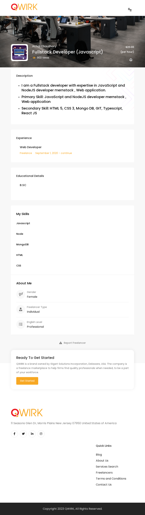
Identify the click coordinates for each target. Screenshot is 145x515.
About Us (102, 461)
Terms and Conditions (111, 479)
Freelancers (104, 473)
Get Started (27, 381)
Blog (99, 455)
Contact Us (104, 485)
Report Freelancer (75, 343)
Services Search (107, 467)
